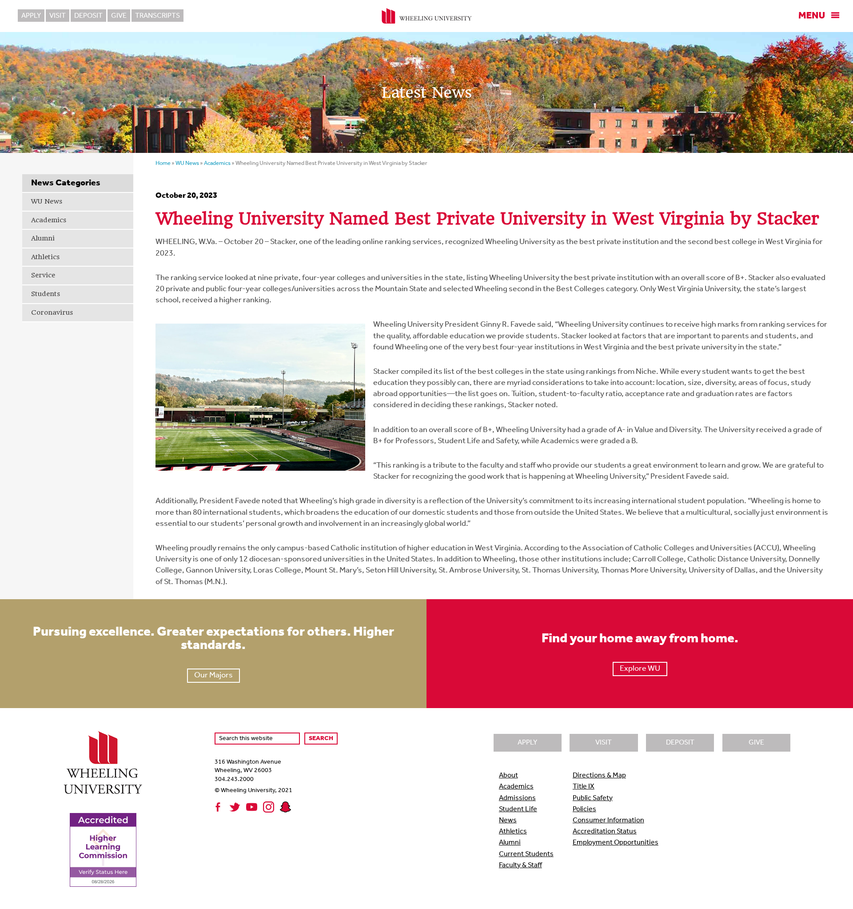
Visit (57, 16)
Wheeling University (427, 16)
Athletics (45, 257)
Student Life (518, 809)
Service (43, 275)
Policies (584, 809)
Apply (31, 16)
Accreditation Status (605, 831)
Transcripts (157, 16)
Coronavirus (52, 312)
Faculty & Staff (520, 865)
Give (119, 16)
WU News (46, 201)
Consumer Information (608, 820)
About (508, 775)
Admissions (517, 798)
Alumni (43, 238)
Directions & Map (599, 775)
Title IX (583, 786)
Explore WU (640, 669)
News (508, 820)
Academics (48, 220)
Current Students (526, 854)
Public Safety (593, 798)
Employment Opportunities (615, 842)
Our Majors (213, 676)
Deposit (88, 16)
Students (45, 294)
